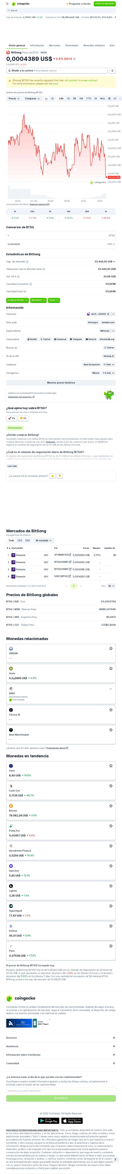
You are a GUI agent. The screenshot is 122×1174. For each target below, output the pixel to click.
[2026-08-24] (109, 98)
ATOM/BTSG (61, 554)
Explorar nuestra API (39, 204)
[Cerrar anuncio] (110, 689)
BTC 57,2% (95, 17)
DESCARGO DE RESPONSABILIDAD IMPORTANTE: (32, 1130)
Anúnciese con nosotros (20, 397)
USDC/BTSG (61, 576)
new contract (90, 80)
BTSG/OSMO (61, 562)
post (55, 83)
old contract (71, 80)
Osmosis (50, 442)
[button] (93, 322)
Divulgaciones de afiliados (18, 535)
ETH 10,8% (107, 17)
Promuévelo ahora (56, 748)
